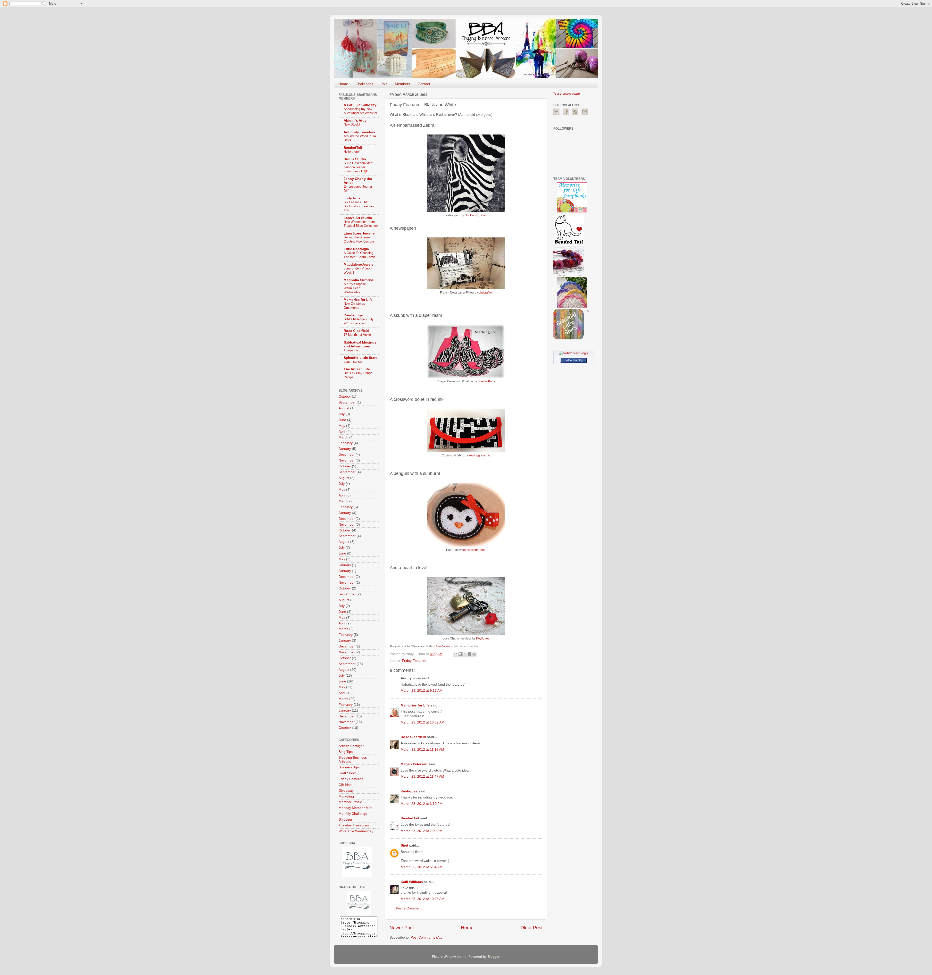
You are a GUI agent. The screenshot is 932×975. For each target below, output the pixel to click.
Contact (424, 84)
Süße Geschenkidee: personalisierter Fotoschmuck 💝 (358, 167)
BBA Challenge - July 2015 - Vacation (359, 321)
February (346, 443)
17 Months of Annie (357, 334)
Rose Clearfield (413, 737)
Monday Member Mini (355, 808)
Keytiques (482, 638)
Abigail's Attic (355, 120)
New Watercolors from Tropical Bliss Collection (361, 224)
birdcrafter (485, 292)
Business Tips (349, 767)
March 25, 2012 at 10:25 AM (422, 899)
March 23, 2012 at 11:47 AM (422, 776)
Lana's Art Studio (358, 218)
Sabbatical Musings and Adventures (360, 344)
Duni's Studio (355, 159)
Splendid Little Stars (360, 358)
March (343, 437)
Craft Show (347, 773)
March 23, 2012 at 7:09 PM (421, 831)
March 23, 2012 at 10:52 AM (422, 722)
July (342, 414)
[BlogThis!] (460, 654)
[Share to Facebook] (469, 654)
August (344, 408)
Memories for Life (415, 705)
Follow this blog (573, 360)
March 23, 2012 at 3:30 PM (421, 804)
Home (343, 84)
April (342, 431)
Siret (404, 845)
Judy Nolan (353, 198)
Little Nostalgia (356, 249)
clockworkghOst (475, 215)
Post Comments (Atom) (429, 937)
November (347, 460)
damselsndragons (474, 550)
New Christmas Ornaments (354, 306)
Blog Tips (346, 752)
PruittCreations (444, 646)
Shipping (345, 819)
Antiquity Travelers (359, 132)
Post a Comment (409, 908)
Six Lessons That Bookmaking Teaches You (359, 206)
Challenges (364, 84)
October (345, 396)
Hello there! (352, 151)
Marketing (346, 796)
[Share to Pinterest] (474, 654)
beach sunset (353, 361)
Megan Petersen (414, 764)
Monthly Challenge (353, 813)
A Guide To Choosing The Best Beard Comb (359, 255)
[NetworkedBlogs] (573, 353)
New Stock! (352, 124)
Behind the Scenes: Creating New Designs (359, 239)
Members (402, 84)
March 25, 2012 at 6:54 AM (421, 867)
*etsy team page (566, 93)
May (342, 426)
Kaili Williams (412, 882)
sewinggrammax (480, 455)
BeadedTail (410, 818)
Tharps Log (351, 350)
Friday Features (414, 661)
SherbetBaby (486, 381)
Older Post (531, 927)
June (342, 420)
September (347, 402)
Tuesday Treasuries (354, 825)
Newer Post (402, 927)
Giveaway (346, 790)
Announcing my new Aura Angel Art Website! (360, 111)
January (345, 449)
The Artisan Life (357, 369)
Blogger (493, 956)
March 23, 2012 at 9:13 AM (421, 690)
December (347, 454)
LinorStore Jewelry (359, 233)
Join (384, 84)
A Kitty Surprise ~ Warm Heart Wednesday (356, 288)
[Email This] (455, 654)
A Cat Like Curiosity (360, 105)
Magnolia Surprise (359, 280)
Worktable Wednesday (356, 831)
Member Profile (350, 802)
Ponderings (353, 315)
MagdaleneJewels (358, 264)
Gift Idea (345, 785)
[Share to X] (464, 654)
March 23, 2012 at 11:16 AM (422, 749)
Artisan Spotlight (351, 746)
